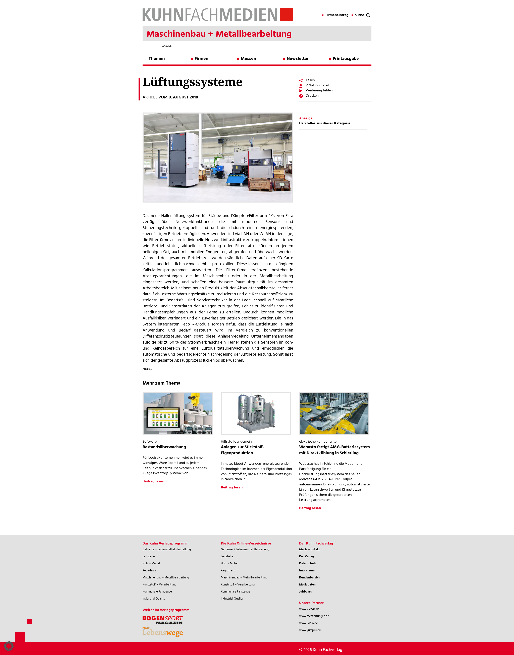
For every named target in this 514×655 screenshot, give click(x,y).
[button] (9, 646)
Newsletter (298, 58)
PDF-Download (317, 85)
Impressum (307, 570)
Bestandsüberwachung (164, 447)
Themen (157, 58)
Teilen (310, 80)
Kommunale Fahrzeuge (157, 591)
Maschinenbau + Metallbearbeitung (166, 577)
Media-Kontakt (309, 549)
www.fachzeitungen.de (314, 616)
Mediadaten (307, 584)
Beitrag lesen (153, 481)
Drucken (312, 96)
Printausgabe (346, 58)
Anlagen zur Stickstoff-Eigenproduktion (242, 450)
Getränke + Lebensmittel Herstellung (167, 549)
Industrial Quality (154, 598)
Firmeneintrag (337, 15)
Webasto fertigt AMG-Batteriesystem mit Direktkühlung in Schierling (334, 450)
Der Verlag (306, 556)
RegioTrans (149, 570)
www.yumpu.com (310, 630)
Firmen (201, 58)
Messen (248, 58)
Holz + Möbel (151, 563)
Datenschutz (307, 563)
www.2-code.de (309, 609)
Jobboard (305, 591)
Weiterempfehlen (319, 90)
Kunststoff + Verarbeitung (159, 584)
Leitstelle (149, 556)
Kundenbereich (309, 577)
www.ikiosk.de (308, 623)
